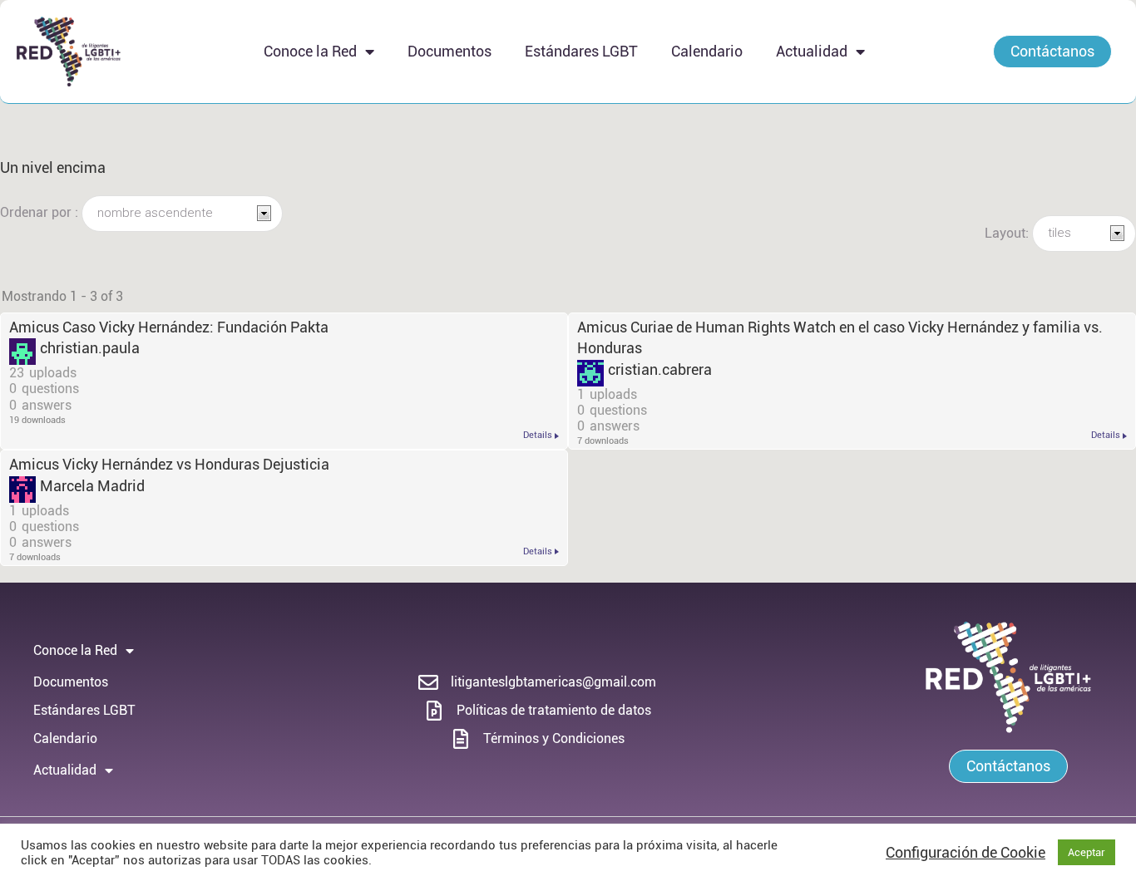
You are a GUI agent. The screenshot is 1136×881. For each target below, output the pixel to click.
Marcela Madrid (92, 486)
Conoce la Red (310, 51)
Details (537, 435)
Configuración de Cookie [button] (965, 852)
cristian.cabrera (660, 369)
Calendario (707, 51)
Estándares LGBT (581, 51)
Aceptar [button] (1086, 852)
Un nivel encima (53, 167)
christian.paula (90, 348)
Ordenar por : (40, 212)
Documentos (449, 51)
